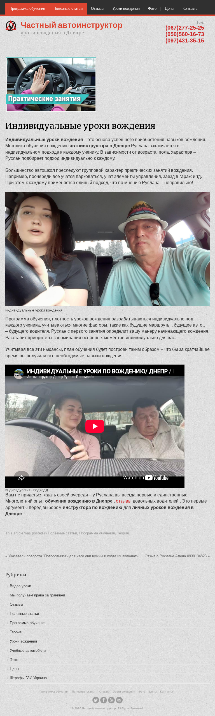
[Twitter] (95, 700)
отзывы (124, 501)
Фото (152, 8)
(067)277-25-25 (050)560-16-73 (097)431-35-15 (184, 34)
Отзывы (97, 8)
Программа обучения (27, 8)
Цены (169, 8)
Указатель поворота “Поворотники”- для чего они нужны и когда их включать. (72, 556)
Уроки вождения (126, 8)
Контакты (190, 8)
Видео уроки (20, 586)
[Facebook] (103, 700)
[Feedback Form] (119, 700)
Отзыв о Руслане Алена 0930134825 (177, 556)
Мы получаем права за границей (37, 595)
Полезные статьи (68, 8)
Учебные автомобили (28, 650)
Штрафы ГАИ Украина (28, 678)
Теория (123, 533)
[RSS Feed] (111, 700)
